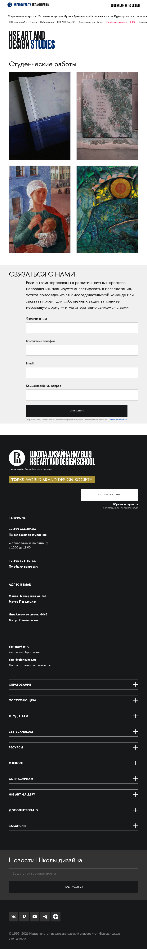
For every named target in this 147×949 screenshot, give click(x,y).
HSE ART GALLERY (66, 22)
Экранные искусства (50, 16)
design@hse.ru (19, 647)
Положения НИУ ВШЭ (118, 420)
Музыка (68, 16)
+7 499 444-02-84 (22, 529)
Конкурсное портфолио (91, 22)
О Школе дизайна (18, 22)
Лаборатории (47, 22)
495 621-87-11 (22, 561)
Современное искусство (22, 16)
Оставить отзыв (109, 495)
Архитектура (82, 16)
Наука (33, 22)
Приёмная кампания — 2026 (121, 22)
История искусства (102, 16)
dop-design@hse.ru (22, 660)
